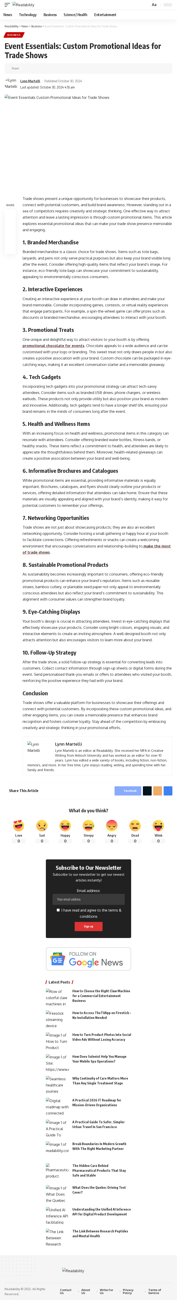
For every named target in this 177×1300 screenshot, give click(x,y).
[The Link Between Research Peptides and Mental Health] (57, 1237)
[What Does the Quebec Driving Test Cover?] (57, 1193)
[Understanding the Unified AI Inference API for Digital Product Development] (57, 1215)
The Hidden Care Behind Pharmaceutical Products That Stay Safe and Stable (99, 1170)
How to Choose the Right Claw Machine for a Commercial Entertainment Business (101, 996)
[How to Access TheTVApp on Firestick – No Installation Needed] (57, 1019)
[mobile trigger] (8, 5)
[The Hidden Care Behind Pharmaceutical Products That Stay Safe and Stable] (57, 1171)
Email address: (88, 890)
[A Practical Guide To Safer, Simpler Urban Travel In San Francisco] (57, 1128)
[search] (147, 5)
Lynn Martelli (30, 81)
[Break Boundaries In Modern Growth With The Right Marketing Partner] (57, 1150)
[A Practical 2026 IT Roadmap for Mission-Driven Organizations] (57, 1106)
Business (14, 35)
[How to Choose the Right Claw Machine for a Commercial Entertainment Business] (57, 997)
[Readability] (23, 5)
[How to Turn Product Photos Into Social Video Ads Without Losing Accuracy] (57, 1040)
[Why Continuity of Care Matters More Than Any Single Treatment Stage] (57, 1084)
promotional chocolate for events (53, 345)
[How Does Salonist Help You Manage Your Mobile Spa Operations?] (57, 1062)
